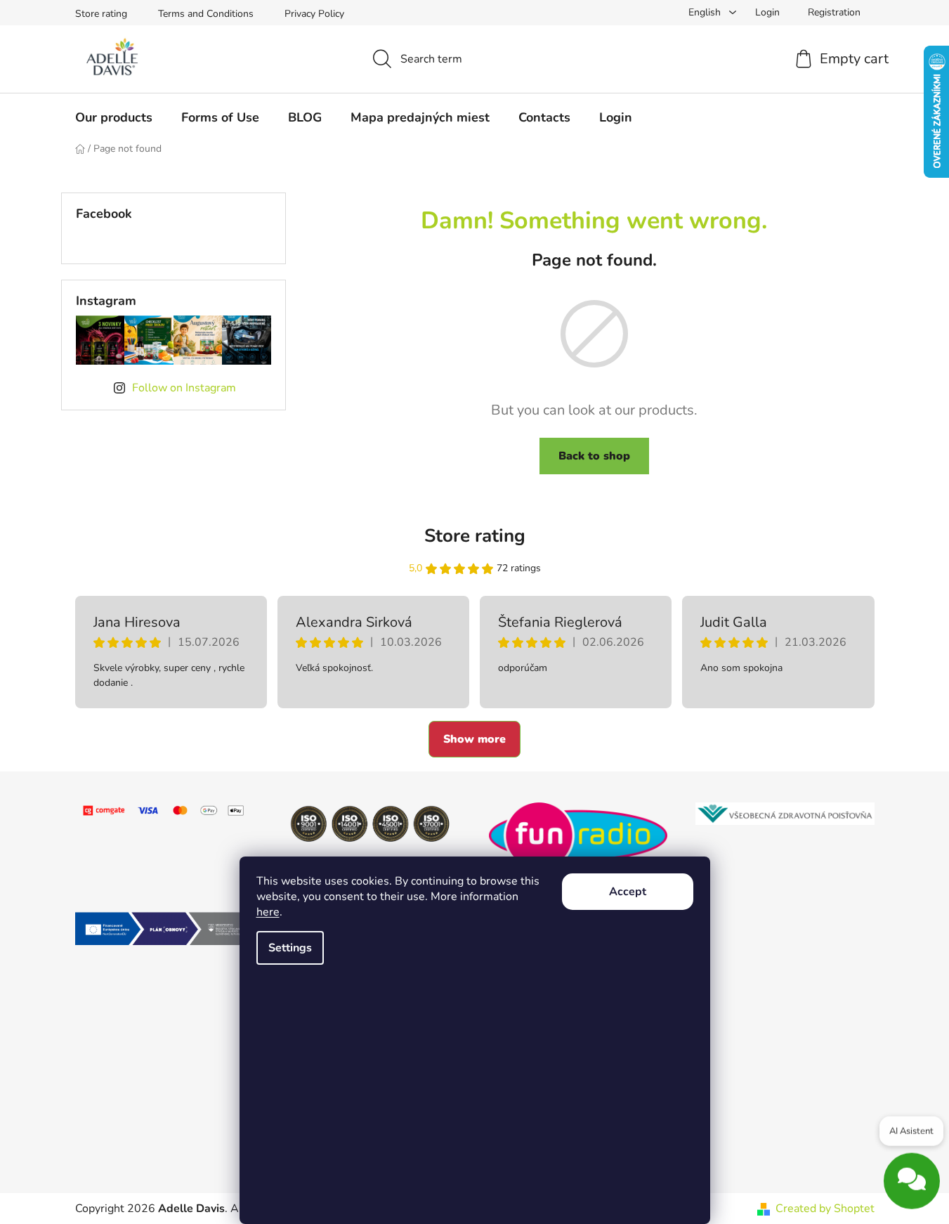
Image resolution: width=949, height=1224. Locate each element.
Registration (834, 12)
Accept (627, 891)
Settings (290, 948)
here (268, 912)
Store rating (101, 13)
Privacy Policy (314, 13)
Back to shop (594, 456)
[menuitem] (113, 117)
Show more (474, 739)
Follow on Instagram (184, 388)
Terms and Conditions (206, 13)
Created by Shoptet (825, 1208)
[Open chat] (912, 1177)
